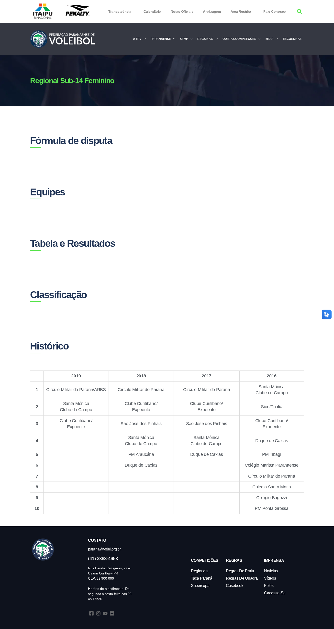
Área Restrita (241, 11)
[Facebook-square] (91, 613)
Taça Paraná (201, 578)
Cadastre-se (274, 593)
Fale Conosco (274, 11)
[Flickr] (112, 613)
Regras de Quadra (242, 578)
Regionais (205, 39)
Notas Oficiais (182, 11)
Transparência (119, 11)
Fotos (269, 586)
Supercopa (200, 586)
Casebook (234, 586)
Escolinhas (292, 39)
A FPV (137, 39)
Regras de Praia (240, 571)
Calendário (152, 11)
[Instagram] (98, 613)
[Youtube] (105, 613)
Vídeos (270, 578)
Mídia (270, 39)
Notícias (271, 571)
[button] (300, 12)
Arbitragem (212, 11)
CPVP (184, 39)
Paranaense (161, 39)
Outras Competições (239, 39)
